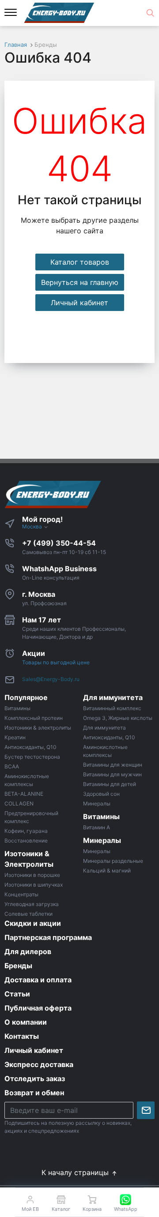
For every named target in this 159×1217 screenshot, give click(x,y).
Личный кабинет (79, 302)
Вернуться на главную (79, 282)
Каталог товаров (79, 262)
